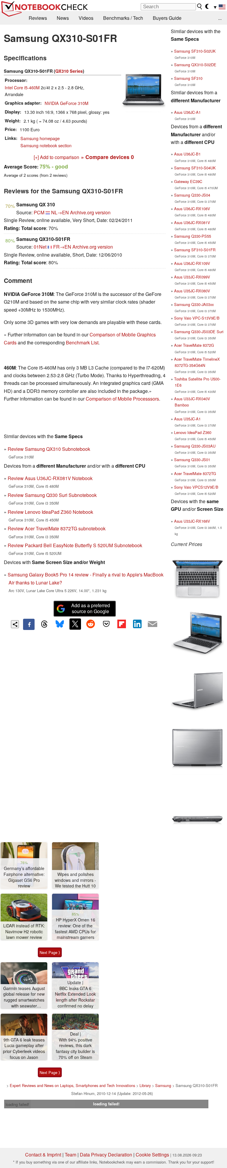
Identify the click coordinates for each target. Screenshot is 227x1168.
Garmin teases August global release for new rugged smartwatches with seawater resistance (24, 997)
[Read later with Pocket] (106, 624)
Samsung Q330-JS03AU (194, 446)
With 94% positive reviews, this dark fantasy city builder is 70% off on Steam (75, 1048)
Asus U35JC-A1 (187, 419)
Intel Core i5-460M (22, 87)
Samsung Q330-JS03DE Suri (198, 331)
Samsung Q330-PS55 (192, 236)
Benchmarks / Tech (123, 17)
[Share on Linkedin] (137, 624)
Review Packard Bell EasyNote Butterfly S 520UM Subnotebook (75, 545)
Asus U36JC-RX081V (192, 222)
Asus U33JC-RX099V (192, 277)
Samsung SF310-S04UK (195, 168)
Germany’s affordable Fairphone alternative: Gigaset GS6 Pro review (24, 877)
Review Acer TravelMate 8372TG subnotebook (57, 528)
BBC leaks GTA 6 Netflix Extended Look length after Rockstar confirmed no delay (75, 997)
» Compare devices (107, 157)
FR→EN (62, 246)
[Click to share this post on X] (75, 624)
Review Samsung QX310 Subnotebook (49, 449)
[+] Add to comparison (56, 157)
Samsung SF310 (188, 78)
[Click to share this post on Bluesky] (59, 624)
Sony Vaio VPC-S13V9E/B (197, 318)
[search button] (199, 6)
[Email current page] (152, 624)
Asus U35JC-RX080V (192, 291)
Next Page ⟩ (50, 952)
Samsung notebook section (46, 145)
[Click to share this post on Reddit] (90, 624)
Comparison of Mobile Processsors (122, 398)
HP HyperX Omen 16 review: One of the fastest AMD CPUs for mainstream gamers (75, 928)
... (220, 17)
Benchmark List (82, 342)
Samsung (163, 1085)
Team (70, 1154)
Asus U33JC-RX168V (192, 521)
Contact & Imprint (43, 1154)
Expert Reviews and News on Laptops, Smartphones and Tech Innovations (72, 1085)
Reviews (38, 17)
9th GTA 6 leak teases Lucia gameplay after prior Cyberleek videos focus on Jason (24, 1048)
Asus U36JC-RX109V (192, 263)
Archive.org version (90, 212)
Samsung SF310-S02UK (195, 51)
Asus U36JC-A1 (187, 112)
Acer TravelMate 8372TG (195, 473)
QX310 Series (69, 71)
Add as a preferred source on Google (90, 608)
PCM (39, 212)
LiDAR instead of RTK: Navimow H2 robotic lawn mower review (24, 931)
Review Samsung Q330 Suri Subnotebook (52, 495)
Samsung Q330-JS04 (192, 195)
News (63, 17)
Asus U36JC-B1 (187, 154)
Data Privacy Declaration (106, 1154)
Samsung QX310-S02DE (195, 64)
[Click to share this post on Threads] (44, 624)
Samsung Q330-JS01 (192, 459)
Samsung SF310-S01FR (194, 249)
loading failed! (17, 1104)
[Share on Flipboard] (121, 624)
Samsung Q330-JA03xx (194, 304)
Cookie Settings (152, 1154)
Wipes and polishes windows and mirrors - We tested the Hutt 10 (75, 880)
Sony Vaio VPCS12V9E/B (196, 487)
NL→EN (60, 212)
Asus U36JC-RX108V (192, 208)
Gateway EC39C (188, 181)
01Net (40, 246)
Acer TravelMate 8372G (194, 345)
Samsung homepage (40, 138)
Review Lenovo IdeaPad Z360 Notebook (50, 511)
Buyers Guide (167, 17)
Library (145, 1085)
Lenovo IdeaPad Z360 (192, 432)
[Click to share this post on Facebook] (28, 624)
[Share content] (15, 624)
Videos (86, 17)
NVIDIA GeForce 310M (66, 103)
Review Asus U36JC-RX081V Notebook (50, 478)
